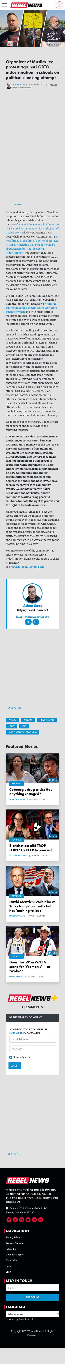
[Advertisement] (32, 168)
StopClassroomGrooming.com (26, 566)
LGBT (24, 726)
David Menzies (16, 976)
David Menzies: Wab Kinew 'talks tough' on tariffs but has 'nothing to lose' (32, 906)
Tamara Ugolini (17, 799)
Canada (12, 720)
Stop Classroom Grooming (22, 732)
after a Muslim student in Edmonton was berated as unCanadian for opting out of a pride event (32, 228)
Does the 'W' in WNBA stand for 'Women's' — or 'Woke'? (29, 966)
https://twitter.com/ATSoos (32, 616)
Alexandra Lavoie (18, 855)
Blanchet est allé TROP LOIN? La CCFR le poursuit (30, 847)
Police (11, 726)
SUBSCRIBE (15, 1032)
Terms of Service (14, 1243)
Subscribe (11, 1249)
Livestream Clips (17, 915)
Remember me (21, 1057)
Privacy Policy (13, 1237)
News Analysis (47, 720)
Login (8, 1271)
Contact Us (11, 1260)
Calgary (28, 720)
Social (9, 1266)
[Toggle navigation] (4, 5)
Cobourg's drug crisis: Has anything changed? (30, 791)
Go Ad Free (15, 204)
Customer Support (15, 1254)
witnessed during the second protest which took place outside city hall (31, 307)
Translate (29, 1319)
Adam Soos (19, 84)
